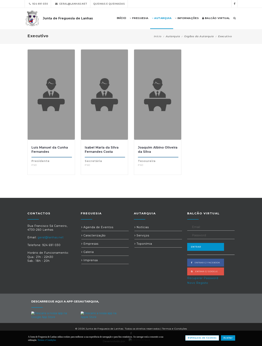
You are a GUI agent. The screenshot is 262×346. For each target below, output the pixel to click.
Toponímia (144, 243)
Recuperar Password (202, 278)
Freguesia (139, 18)
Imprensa (90, 260)
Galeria (88, 252)
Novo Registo (197, 283)
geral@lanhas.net (72, 3)
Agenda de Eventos (97, 227)
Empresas (90, 243)
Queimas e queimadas (109, 3)
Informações (187, 18)
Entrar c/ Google (205, 271)
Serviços (142, 235)
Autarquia (162, 18)
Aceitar (228, 338)
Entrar (196, 246)
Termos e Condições (174, 328)
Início (157, 36)
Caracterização (94, 235)
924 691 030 (39, 3)
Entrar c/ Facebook (206, 262)
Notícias (142, 227)
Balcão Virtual (217, 18)
